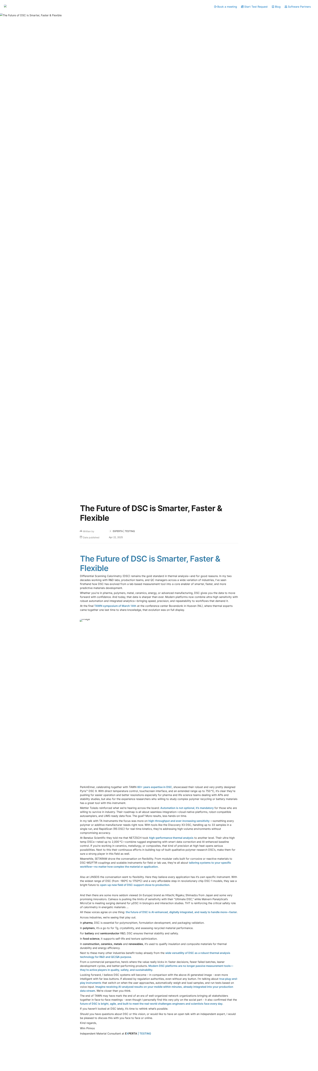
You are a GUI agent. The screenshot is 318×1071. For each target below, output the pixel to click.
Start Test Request (256, 6)
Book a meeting (227, 6)
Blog (278, 6)
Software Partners (299, 6)
